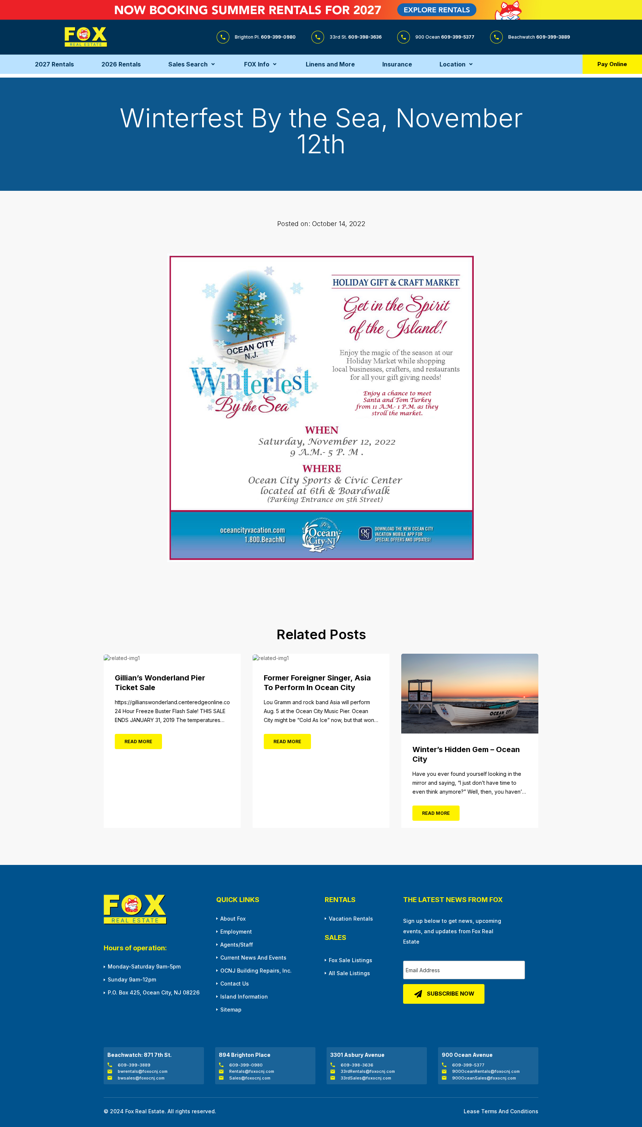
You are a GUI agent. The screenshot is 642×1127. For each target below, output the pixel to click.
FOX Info (256, 64)
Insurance (397, 64)
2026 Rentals (121, 64)
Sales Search (188, 64)
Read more (138, 741)
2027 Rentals (54, 64)
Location (453, 64)
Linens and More (330, 64)
